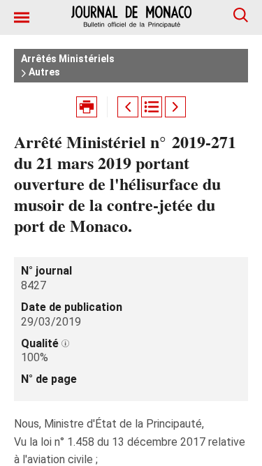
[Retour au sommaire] (151, 106)
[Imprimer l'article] (86, 106)
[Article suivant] (175, 106)
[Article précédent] (127, 106)
